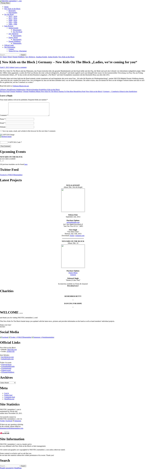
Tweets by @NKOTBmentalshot (11, 175)
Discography (13, 12)
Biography (12, 11)
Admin (11, 67)
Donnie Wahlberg (15, 41)
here (25, 164)
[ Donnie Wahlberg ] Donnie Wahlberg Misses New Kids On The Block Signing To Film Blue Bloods (39, 91)
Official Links (9, 45)
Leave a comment (21, 67)
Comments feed (9, 397)
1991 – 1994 (13, 22)
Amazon (73, 275)
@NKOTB (10, 351)
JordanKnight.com (7, 359)
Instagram (17, 421)
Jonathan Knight (41, 57)
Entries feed (8, 395)
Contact (11, 49)
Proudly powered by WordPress (10, 468)
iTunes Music (73, 273)
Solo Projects (8, 26)
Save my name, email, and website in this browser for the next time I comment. (29, 131)
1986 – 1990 (13, 24)
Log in (6, 393)
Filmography (17, 43)
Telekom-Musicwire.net (21, 86)
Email (2, 123)
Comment (4, 115)
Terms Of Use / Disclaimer (18, 51)
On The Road (9, 14)
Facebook (9, 421)
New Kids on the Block (12, 9)
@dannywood (6, 370)
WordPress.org (9, 399)
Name (2, 119)
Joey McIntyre (13, 34)
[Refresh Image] (6, 136)
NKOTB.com (12, 349)
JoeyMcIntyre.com (7, 357)
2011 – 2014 (13, 18)
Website (2, 127)
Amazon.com (79, 235)
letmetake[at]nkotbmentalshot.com (11, 428)
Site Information (9, 47)
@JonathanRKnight (8, 366)
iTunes (72, 235)
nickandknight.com (73, 222)
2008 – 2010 (13, 20)
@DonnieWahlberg (7, 372)
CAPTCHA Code (14, 142)
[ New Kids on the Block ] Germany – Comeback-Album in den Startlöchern (107, 91)
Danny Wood (13, 37)
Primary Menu (5, 3)
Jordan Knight (13, 28)
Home (6, 7)
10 (1, 57)
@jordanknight (6, 368)
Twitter (2, 421)
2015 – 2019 (13, 16)
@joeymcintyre (6, 364)
